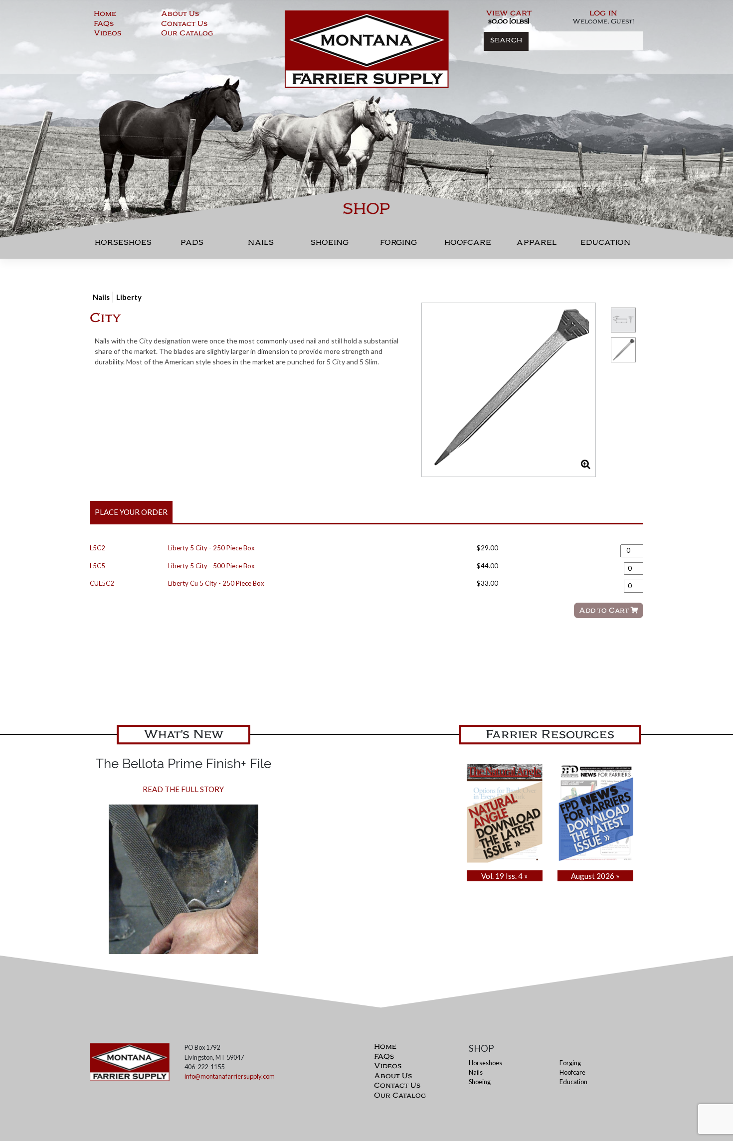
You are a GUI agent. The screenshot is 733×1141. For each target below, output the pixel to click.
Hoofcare (467, 245)
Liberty (129, 297)
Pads (192, 245)
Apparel (536, 245)
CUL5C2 (102, 583)
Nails (261, 245)
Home (105, 15)
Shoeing (330, 245)
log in (603, 14)
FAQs (104, 25)
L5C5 (97, 566)
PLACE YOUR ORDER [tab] (131, 511)
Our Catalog (187, 34)
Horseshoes (123, 245)
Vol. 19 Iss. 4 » (504, 875)
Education (605, 245)
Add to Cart (605, 611)
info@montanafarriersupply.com (229, 1076)
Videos (107, 34)
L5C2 (97, 548)
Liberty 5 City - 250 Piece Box (211, 548)
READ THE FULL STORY (183, 789)
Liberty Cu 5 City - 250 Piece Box (216, 583)
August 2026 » (595, 875)
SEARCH (506, 41)
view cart (509, 14)
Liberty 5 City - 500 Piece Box (211, 566)
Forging (398, 245)
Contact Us (184, 25)
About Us (180, 15)
